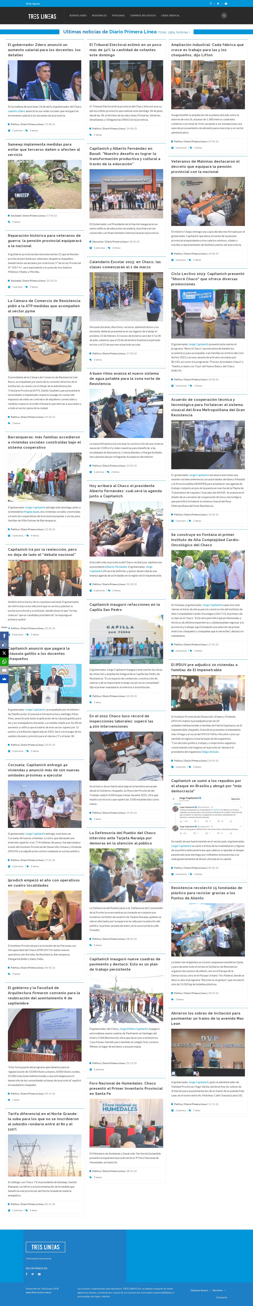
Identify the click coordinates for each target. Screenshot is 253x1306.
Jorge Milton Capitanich (134, 1028)
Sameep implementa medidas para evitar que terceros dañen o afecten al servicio (44, 149)
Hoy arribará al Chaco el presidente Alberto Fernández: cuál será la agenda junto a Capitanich (125, 491)
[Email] (4, 670)
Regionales (99, 15)
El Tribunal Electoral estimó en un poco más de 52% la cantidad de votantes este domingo (125, 50)
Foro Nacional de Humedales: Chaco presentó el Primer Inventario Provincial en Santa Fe (126, 1088)
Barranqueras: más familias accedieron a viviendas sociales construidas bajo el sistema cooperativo (44, 442)
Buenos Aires (78, 15)
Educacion (97, 241)
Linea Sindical (170, 15)
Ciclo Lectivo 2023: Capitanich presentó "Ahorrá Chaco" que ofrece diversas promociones (208, 279)
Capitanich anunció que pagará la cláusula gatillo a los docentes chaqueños (39, 653)
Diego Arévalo (210, 751)
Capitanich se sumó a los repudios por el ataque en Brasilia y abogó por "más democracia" (206, 786)
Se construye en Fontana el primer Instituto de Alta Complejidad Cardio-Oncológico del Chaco (205, 540)
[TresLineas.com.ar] (44, 15)
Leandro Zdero (16, 111)
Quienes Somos (199, 1290)
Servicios (218, 1290)
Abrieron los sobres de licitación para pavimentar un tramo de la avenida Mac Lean (207, 1018)
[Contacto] (226, 3)
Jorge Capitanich (199, 344)
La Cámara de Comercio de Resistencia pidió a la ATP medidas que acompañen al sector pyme (44, 306)
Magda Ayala (31, 511)
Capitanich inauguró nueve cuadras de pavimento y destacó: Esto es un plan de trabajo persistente (125, 964)
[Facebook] (212, 3)
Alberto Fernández (116, 566)
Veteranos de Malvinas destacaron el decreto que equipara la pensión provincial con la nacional (205, 166)
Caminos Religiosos (143, 15)
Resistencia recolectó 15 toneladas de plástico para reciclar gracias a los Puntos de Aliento (207, 893)
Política (15, 124)
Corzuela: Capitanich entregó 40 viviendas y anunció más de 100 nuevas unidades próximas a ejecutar (44, 770)
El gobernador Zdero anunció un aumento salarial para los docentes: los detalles (44, 50)
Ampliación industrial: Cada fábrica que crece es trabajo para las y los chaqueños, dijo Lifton (207, 50)
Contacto (221, 1297)
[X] (4, 653)
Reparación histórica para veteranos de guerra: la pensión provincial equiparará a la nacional (45, 241)
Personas (118, 15)
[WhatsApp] (4, 661)
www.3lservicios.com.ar (38, 1292)
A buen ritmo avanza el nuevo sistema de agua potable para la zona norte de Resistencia (124, 378)
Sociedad (16, 215)
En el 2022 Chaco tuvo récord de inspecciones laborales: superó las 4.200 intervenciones (121, 721)
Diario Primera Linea (133, 32)
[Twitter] (220, 3)
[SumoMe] (4, 679)
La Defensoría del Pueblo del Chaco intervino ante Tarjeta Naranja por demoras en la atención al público (122, 838)
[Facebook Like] (4, 644)
